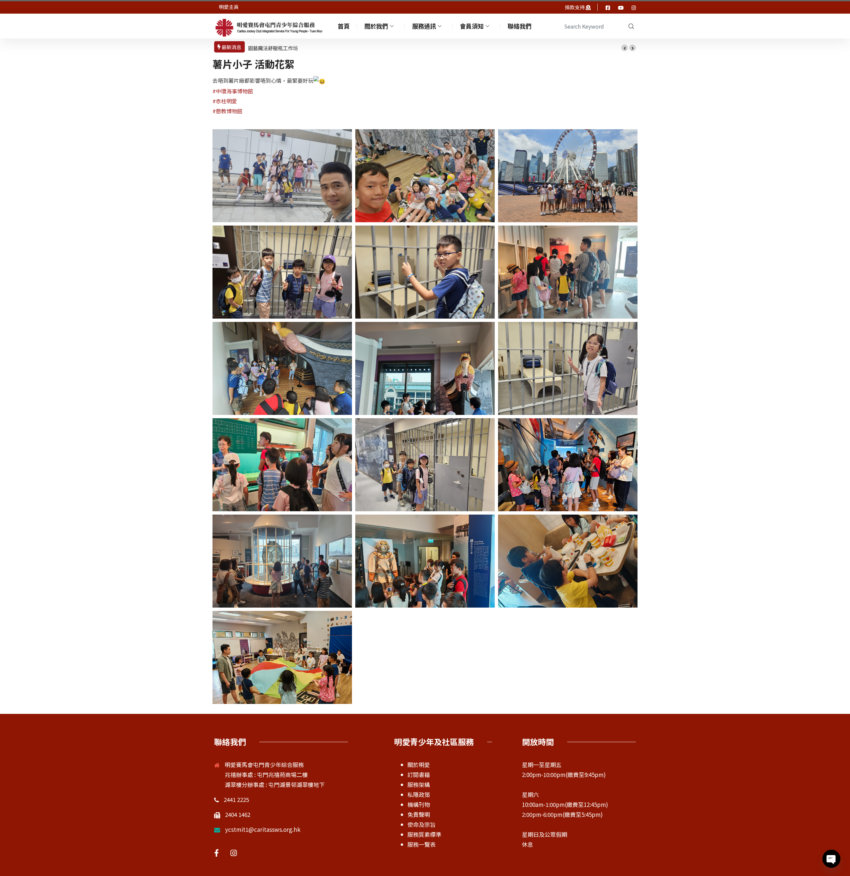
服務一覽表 (421, 844)
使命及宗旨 (421, 824)
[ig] (634, 7)
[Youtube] (621, 7)
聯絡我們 (520, 26)
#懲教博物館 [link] (227, 111)
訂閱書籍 (418, 774)
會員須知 (472, 26)
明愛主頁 (229, 6)
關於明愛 (418, 764)
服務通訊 (424, 26)
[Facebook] (608, 7)
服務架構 (418, 784)
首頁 (344, 26)
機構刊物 (418, 804)
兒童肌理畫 (260, 48)
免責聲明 (418, 814)
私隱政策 (418, 794)
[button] (624, 48)
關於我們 (376, 26)
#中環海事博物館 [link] (232, 91)
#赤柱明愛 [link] (224, 101)
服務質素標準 (424, 834)
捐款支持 (575, 7)
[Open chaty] (831, 859)
